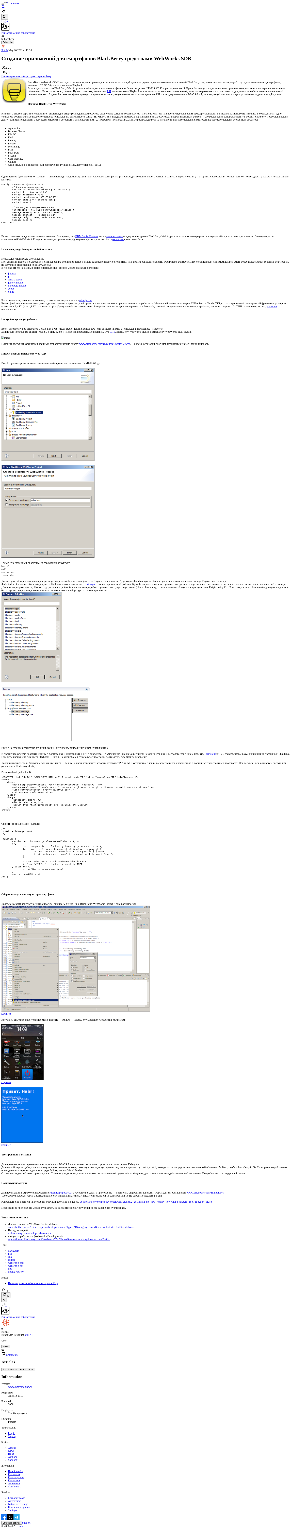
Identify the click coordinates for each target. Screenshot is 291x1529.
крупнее (6, 1013)
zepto (11, 288)
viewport (91, 584)
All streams (13, 3)
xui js (11, 291)
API (109, 91)
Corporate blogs (16, 1498)
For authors (14, 1474)
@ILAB (28, 1334)
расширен (118, 239)
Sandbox (13, 1459)
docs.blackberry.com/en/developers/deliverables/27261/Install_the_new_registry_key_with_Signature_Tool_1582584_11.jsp (146, 1201)
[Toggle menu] (2, 4)
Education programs (18, 1507)
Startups (12, 1510)
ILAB (4, 50)
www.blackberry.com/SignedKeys (205, 1192)
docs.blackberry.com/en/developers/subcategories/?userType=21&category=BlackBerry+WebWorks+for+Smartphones (71, 1227)
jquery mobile (15, 282)
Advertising (14, 1501)
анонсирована (114, 236)
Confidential (14, 1486)
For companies (16, 1477)
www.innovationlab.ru (20, 1386)
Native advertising (17, 1504)
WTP (112, 331)
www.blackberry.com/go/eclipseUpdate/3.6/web (104, 343)
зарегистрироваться (61, 1192)
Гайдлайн (210, 753)
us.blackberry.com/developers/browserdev (30, 1233)
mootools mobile (17, 285)
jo (9, 276)
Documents (14, 1480)
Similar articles (26, 1369)
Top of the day (10, 1369)
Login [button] (4, 21)
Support (26, 1522)
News (11, 1450)
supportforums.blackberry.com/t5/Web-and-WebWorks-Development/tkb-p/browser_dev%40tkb (59, 1239)
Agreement (14, 1483)
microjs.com (85, 300)
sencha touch (15, 279)
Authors (12, 1456)
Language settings (12, 1523)
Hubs (11, 1453)
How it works (15, 1471)
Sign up (12, 1436)
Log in (11, 1433)
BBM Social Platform (86, 236)
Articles (12, 1447)
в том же (272, 306)
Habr (20, 1526)
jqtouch (12, 273)
